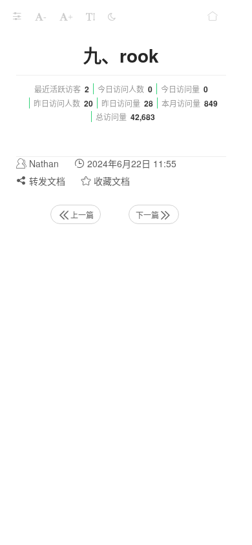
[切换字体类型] (90, 16)
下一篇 (147, 214)
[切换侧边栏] (16, 16)
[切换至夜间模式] (111, 16)
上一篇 (82, 214)
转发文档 (45, 180)
